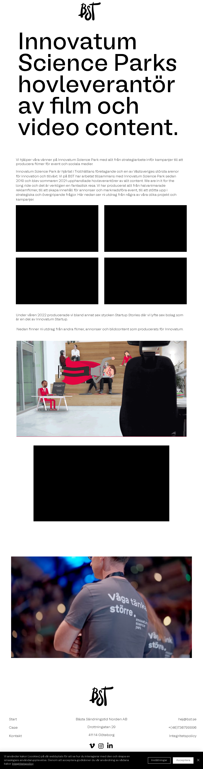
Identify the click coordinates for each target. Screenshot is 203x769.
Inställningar (159, 760)
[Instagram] (101, 745)
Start (13, 719)
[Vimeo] (92, 745)
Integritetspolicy (23, 764)
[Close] (198, 760)
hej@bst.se (187, 719)
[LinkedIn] (109, 745)
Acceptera (183, 760)
